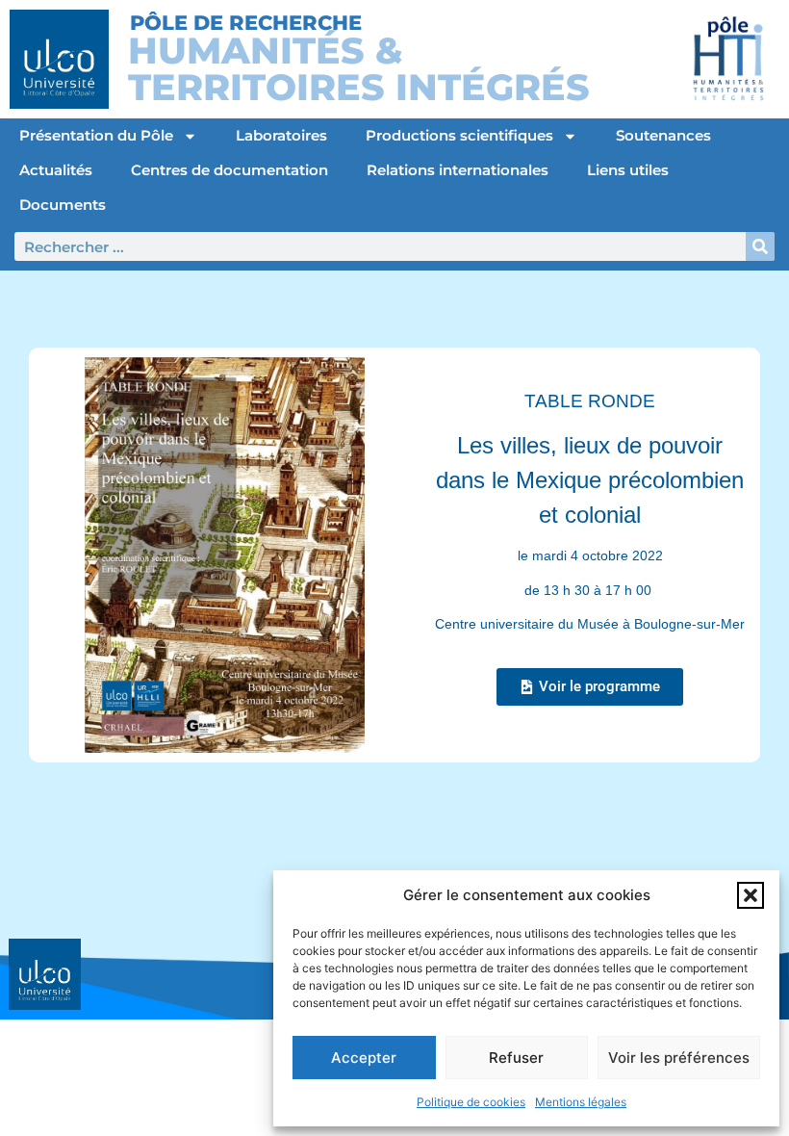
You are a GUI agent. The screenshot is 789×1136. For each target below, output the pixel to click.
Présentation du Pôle (96, 135)
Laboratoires (281, 135)
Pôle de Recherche (246, 23)
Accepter (363, 1057)
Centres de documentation (229, 170)
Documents (62, 204)
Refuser (516, 1057)
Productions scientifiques (459, 135)
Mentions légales (580, 1102)
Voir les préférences (679, 1057)
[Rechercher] (760, 246)
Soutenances (663, 135)
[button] (750, 895)
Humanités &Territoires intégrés (359, 69)
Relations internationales (457, 170)
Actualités (55, 170)
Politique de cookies (471, 1102)
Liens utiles (628, 170)
